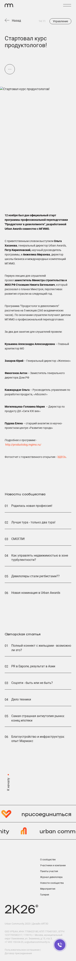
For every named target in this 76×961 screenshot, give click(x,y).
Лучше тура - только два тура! (33, 522)
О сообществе (48, 859)
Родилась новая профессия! (31, 506)
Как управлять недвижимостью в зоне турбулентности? (39, 558)
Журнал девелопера (51, 877)
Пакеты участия (49, 871)
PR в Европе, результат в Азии (33, 666)
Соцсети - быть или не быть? (32, 683)
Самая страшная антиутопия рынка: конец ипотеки (38, 718)
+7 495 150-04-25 (14, 942)
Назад (16, 20)
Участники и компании (53, 865)
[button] (67, 5)
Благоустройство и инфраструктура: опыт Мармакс (38, 739)
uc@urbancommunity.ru (37, 942)
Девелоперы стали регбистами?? (35, 576)
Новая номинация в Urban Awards (35, 593)
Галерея (44, 894)
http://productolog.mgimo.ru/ (23, 444)
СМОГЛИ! (18, 539)
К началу (8, 784)
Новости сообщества (52, 883)
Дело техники (21, 699)
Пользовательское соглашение (22, 950)
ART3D (44, 923)
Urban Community (14, 923)
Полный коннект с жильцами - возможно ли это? (41, 648)
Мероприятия (47, 888)
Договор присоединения (18, 953)
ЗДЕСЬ (61, 456)
